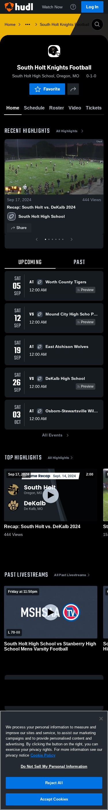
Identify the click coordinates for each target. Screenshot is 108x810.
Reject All (53, 783)
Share (21, 227)
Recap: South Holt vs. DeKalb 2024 (41, 207)
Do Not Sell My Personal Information (54, 766)
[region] (54, 760)
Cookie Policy (43, 755)
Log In (92, 7)
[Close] (101, 718)
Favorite (51, 89)
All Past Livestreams (70, 575)
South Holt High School (41, 216)
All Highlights (67, 131)
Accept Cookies (54, 799)
